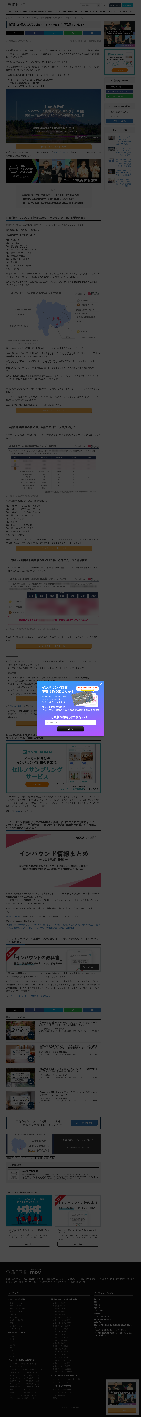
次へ (70, 728)
